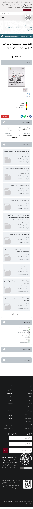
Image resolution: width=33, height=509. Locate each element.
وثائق (31, 36)
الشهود (11, 400)
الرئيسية (30, 26)
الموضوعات (10, 403)
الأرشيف (24, 26)
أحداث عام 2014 (28, 425)
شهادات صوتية (9, 393)
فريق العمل (10, 418)
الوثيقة (27, 94)
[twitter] (27, 117)
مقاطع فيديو (17, 36)
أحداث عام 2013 (28, 422)
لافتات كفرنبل (7, 36)
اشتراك (5, 450)
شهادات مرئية (10, 390)
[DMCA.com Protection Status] (26, 467)
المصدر (26, 97)
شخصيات (23, 36)
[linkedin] (22, 117)
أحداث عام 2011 (28, 415)
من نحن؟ (10, 415)
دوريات (12, 36)
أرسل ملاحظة (27, 10)
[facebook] (30, 117)
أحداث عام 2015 (28, 428)
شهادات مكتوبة (9, 397)
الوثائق (18, 26)
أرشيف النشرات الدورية (8, 428)
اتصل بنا (11, 422)
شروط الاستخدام (9, 425)
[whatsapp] (24, 117)
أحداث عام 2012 (28, 418)
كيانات (27, 36)
